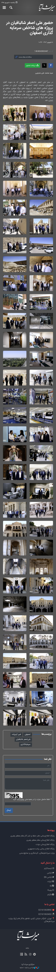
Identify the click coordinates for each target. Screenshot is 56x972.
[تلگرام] (34, 954)
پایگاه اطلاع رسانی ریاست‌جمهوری (41, 848)
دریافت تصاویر (31, 65)
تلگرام (49, 894)
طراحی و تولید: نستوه (27, 967)
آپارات (49, 881)
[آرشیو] (21, 954)
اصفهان (27, 734)
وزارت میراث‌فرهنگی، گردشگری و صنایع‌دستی (37, 853)
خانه (27, 948)
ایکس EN (48, 877)
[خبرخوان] (26, 954)
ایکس (49, 873)
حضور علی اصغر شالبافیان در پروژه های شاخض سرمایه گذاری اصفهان (29, 27)
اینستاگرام (48, 868)
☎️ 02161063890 (46, 910)
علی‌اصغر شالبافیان (23, 739)
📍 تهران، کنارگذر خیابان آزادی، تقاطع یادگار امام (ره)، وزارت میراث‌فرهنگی (31, 920)
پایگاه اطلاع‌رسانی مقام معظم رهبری (40, 840)
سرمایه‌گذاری (25, 744)
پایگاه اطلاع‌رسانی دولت (45, 844)
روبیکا (49, 890)
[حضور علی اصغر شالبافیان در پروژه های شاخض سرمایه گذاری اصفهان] (41, 113)
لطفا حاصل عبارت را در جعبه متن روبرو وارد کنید (32, 799)
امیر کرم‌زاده (16, 734)
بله (51, 886)
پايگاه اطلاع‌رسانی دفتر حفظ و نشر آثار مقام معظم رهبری (32, 836)
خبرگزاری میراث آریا (47, 7)
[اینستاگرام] (30, 954)
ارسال (9, 810)
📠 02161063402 (46, 914)
